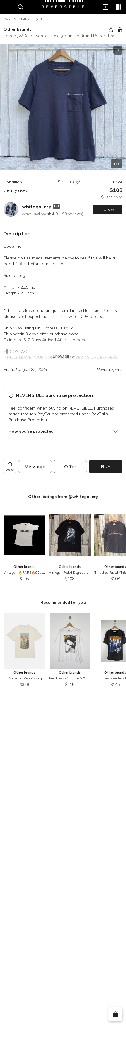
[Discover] (118, 7)
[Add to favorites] (111, 29)
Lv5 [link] (56, 206)
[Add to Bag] (119, 29)
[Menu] (7, 7)
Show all (61, 356)
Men (6, 19)
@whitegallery (83, 496)
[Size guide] (77, 182)
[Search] (20, 7)
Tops (44, 19)
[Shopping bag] (115, 1014)
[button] (63, 107)
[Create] (105, 7)
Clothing (25, 19)
